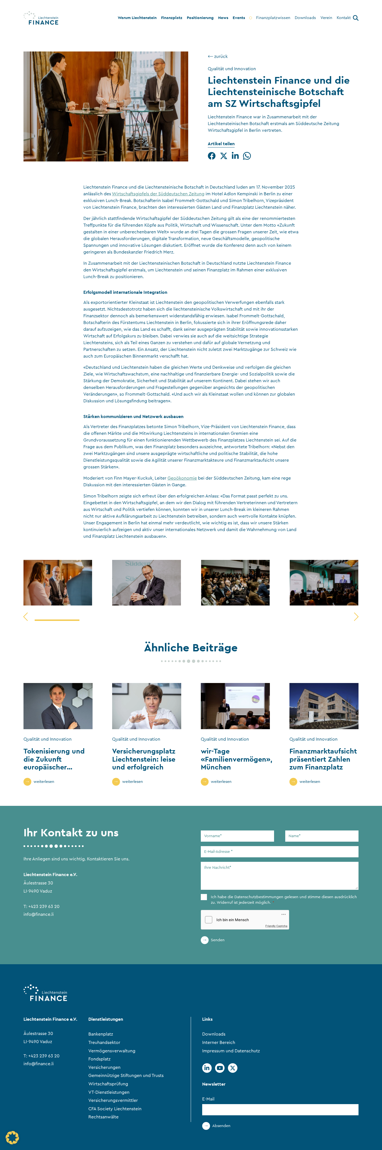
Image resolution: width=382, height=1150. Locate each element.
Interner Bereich (218, 1042)
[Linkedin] (207, 1068)
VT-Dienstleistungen (108, 1092)
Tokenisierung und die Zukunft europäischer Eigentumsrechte (54, 763)
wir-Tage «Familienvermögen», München (236, 759)
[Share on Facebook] (212, 156)
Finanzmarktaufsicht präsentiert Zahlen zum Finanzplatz (323, 759)
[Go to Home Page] (40, 18)
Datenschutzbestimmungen (258, 897)
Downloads (213, 1034)
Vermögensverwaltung (111, 1051)
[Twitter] (232, 1068)
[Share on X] (224, 156)
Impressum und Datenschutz (231, 1051)
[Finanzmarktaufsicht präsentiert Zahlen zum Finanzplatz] (324, 706)
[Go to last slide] (25, 616)
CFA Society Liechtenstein (115, 1109)
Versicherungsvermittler (113, 1100)
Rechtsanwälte (103, 1117)
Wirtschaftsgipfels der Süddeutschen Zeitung (158, 194)
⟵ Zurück (218, 56)
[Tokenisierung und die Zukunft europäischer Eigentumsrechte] (58, 706)
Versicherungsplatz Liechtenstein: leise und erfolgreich (143, 759)
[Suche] (356, 19)
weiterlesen (44, 782)
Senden (218, 940)
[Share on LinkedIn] (235, 156)
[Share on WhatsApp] (247, 156)
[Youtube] (220, 1068)
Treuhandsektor (104, 1042)
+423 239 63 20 (44, 906)
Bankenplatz (100, 1034)
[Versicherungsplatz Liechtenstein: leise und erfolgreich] (146, 706)
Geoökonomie (182, 478)
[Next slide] (356, 616)
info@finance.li (38, 914)
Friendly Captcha (276, 926)
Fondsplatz (99, 1059)
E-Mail (208, 1099)
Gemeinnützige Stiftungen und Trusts (126, 1076)
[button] (12, 1137)
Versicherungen (104, 1067)
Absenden (221, 1126)
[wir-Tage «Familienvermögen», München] (235, 706)
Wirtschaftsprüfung (108, 1084)
